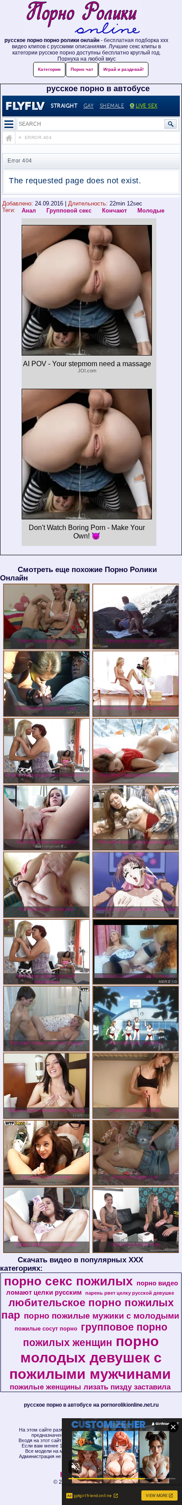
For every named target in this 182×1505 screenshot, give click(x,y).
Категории (49, 69)
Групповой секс (68, 210)
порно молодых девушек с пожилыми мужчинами (90, 1357)
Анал (29, 210)
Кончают (114, 210)
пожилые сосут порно (46, 1328)
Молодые (150, 210)
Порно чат (82, 69)
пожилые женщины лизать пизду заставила (90, 1386)
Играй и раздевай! (123, 69)
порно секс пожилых (68, 1281)
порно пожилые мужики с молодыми (101, 1315)
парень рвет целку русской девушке (129, 1293)
